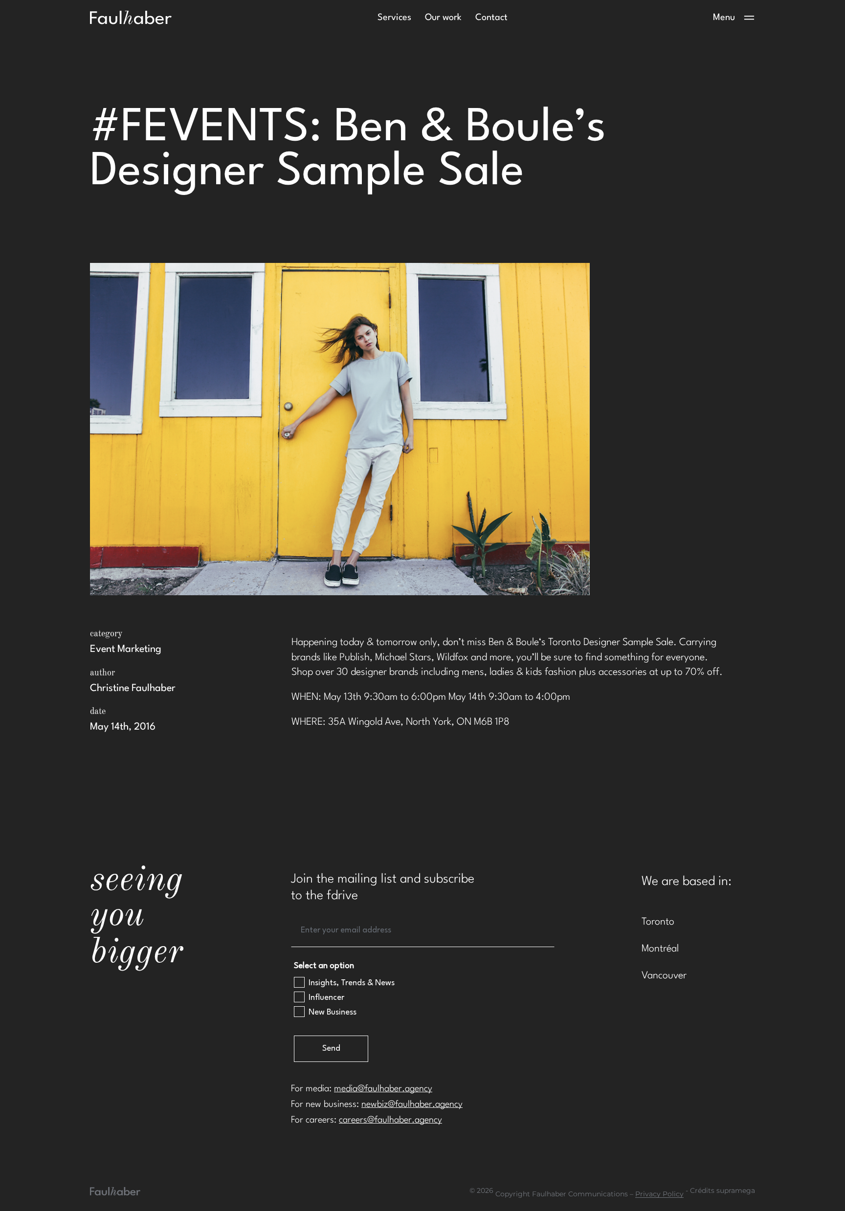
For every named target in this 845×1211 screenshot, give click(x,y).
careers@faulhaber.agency (390, 1120)
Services (394, 17)
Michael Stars (403, 658)
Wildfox (452, 658)
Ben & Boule (514, 643)
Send (331, 1048)
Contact (491, 17)
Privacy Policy (659, 1194)
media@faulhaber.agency (383, 1088)
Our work (443, 17)
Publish (354, 658)
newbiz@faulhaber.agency (412, 1104)
